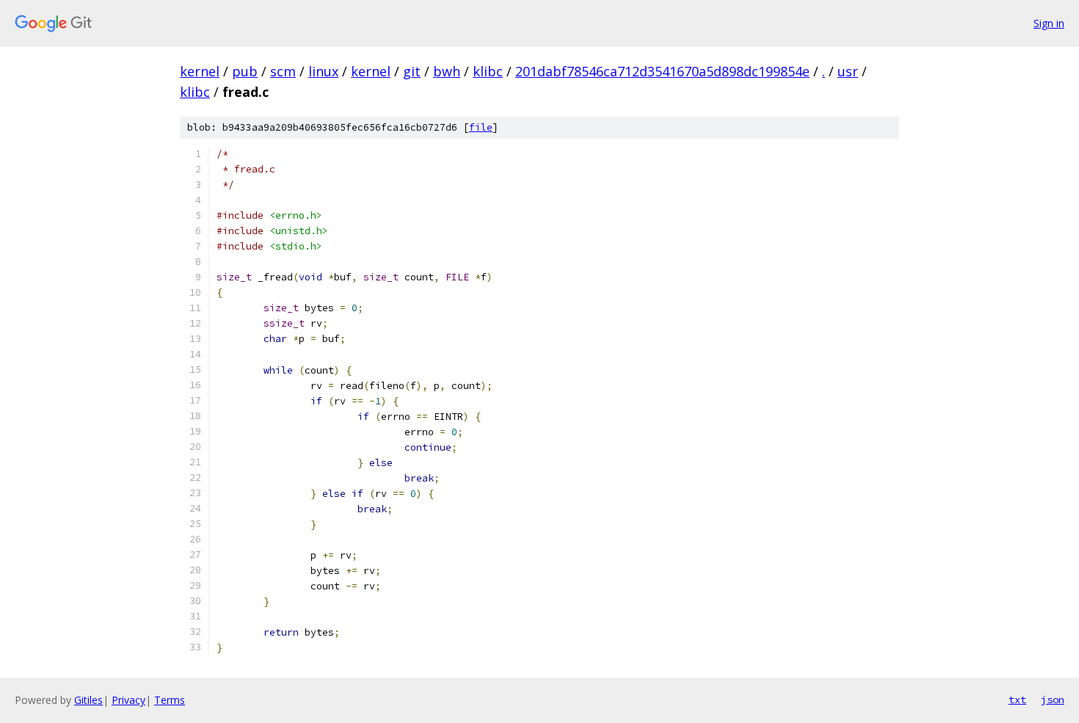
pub (245, 71)
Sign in (1048, 23)
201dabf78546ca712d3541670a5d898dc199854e (662, 71)
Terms (169, 700)
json (1052, 699)
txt (1017, 699)
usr (848, 71)
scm (283, 71)
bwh (446, 71)
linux (323, 71)
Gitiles (88, 700)
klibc (488, 71)
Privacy (128, 700)
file (481, 127)
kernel (199, 71)
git (412, 71)
